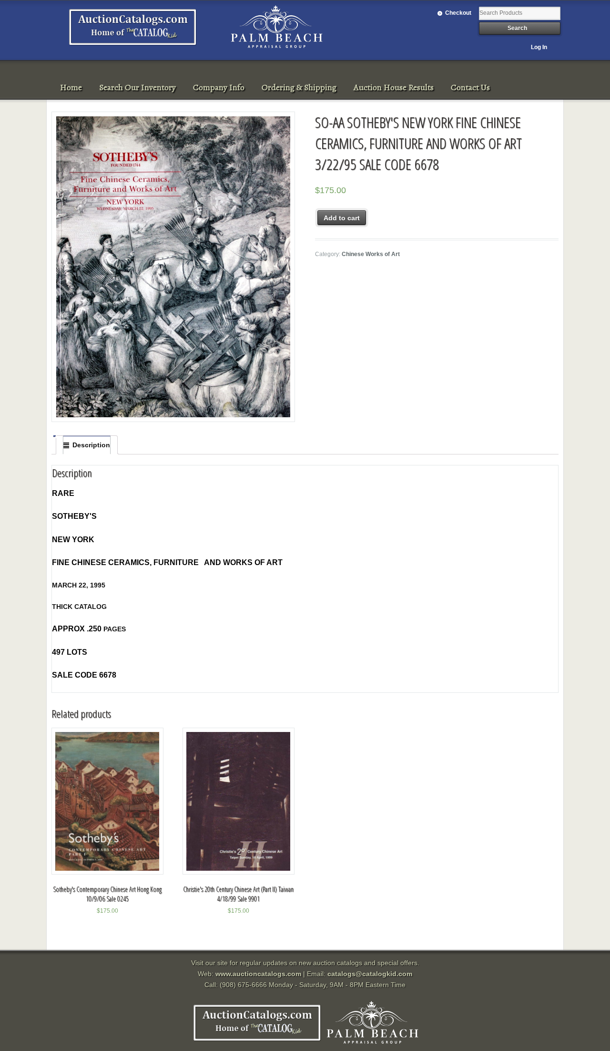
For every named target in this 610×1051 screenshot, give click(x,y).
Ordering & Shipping (299, 87)
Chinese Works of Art (371, 254)
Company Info (218, 87)
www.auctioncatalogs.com (258, 974)
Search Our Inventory (137, 87)
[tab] (87, 444)
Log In (539, 47)
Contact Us (470, 87)
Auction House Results (394, 87)
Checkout (458, 13)
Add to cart (342, 218)
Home (71, 87)
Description (91, 445)
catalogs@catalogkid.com (369, 974)
